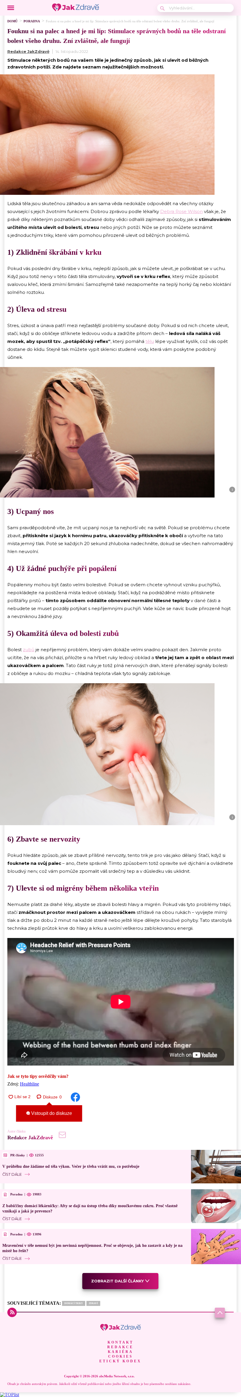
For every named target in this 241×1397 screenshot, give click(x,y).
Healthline (29, 1083)
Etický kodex (120, 1361)
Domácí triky (73, 1303)
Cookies (120, 1356)
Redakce (120, 1347)
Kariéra (120, 1352)
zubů (28, 649)
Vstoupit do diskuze (51, 1113)
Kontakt (120, 1342)
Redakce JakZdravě (28, 51)
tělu (149, 341)
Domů (12, 21)
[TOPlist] (9, 1394)
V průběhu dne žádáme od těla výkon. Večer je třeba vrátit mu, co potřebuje (70, 1166)
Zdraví (93, 1303)
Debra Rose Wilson (181, 211)
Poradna (32, 21)
